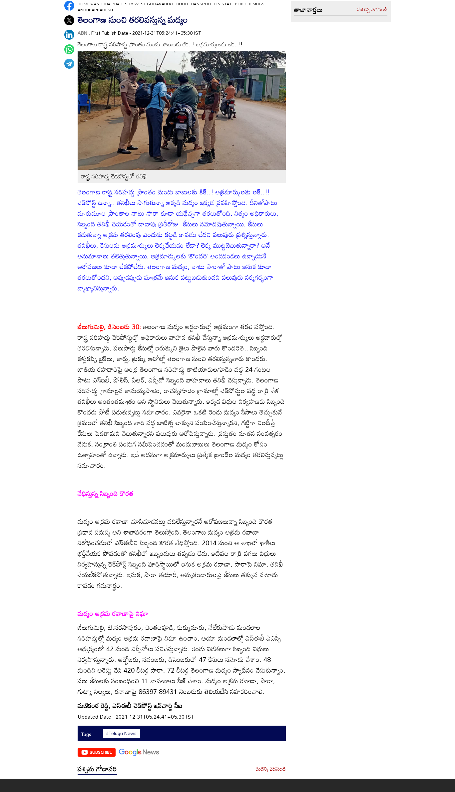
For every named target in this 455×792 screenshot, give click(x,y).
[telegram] (69, 64)
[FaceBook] (69, 6)
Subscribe (101, 752)
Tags (86, 734)
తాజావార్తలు (308, 9)
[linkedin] (69, 35)
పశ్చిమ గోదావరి (97, 768)
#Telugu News (121, 733)
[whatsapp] (69, 49)
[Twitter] (69, 20)
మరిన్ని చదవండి (271, 769)
